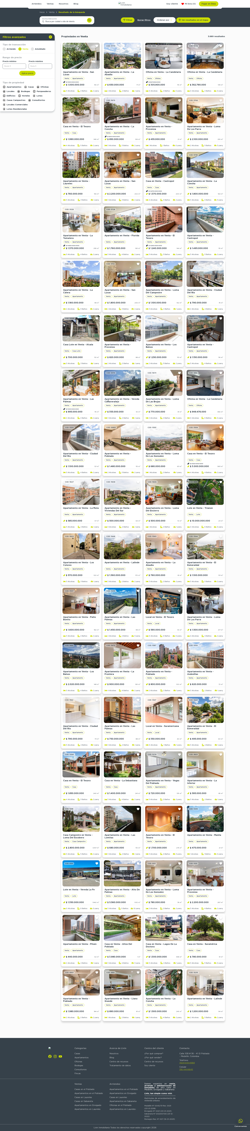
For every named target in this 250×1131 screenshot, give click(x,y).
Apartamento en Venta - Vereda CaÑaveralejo (122, 400)
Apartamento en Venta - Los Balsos (161, 345)
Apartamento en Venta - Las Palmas (78, 400)
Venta (51, 12)
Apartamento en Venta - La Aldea (202, 1109)
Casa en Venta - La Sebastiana (121, 780)
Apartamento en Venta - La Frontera (119, 672)
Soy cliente (172, 4)
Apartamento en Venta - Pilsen (79, 944)
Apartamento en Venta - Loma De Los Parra (203, 127)
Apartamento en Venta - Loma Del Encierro (162, 509)
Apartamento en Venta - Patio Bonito (79, 618)
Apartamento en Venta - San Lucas (78, 73)
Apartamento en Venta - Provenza (159, 127)
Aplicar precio (27, 73)
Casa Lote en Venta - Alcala (78, 344)
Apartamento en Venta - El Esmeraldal (201, 563)
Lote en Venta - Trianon (200, 508)
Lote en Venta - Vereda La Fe (79, 889)
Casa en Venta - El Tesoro (77, 126)
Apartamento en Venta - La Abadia (119, 73)
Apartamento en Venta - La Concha (119, 127)
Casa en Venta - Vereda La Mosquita (201, 1054)
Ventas (50, 4)
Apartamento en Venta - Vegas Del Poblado (162, 781)
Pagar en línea (209, 4)
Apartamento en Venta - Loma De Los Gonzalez (162, 454)
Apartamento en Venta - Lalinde (122, 562)
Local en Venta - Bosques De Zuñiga (161, 1109)
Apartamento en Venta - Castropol (200, 236)
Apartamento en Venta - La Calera (78, 291)
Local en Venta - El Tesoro (160, 617)
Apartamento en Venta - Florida (122, 235)
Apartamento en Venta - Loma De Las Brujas (162, 400)
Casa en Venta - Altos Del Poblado (118, 945)
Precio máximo (36, 61)
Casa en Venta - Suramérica (202, 944)
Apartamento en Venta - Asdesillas (200, 672)
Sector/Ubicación (49, 19)
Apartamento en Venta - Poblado (118, 454)
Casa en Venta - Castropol (160, 181)
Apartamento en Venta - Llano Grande (121, 999)
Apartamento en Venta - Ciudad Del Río (204, 291)
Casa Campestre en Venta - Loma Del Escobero (78, 836)
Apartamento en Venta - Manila (204, 835)
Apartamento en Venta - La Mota (81, 508)
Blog (76, 4)
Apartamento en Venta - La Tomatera (78, 236)
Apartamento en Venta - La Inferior (202, 781)
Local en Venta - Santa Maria (120, 1053)
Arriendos (37, 4)
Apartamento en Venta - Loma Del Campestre (162, 291)
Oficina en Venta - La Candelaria (163, 72)
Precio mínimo (9, 61)
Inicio (42, 12)
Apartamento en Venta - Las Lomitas (120, 836)
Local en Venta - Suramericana (162, 726)
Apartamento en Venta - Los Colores (78, 563)
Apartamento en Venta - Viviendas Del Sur (118, 509)
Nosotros (63, 4)
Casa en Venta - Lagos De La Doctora (161, 945)
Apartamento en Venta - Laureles (76, 182)
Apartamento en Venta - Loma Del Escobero (162, 1054)
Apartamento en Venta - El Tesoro (160, 236)
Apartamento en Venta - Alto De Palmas (122, 890)
